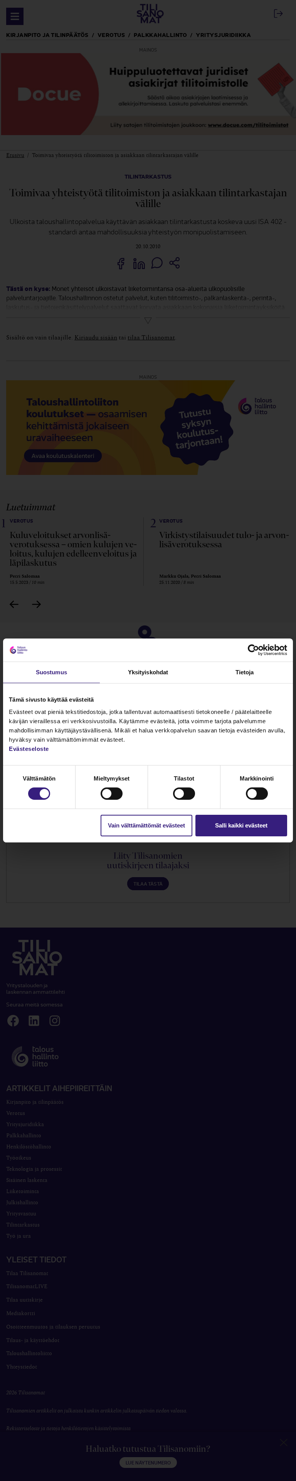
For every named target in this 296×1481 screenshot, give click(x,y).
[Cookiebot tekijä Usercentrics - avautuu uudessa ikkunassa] (253, 650)
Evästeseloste (29, 748)
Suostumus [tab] (51, 672)
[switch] (112, 793)
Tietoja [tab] (244, 672)
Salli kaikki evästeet (241, 825)
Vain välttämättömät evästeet (146, 825)
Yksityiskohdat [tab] (148, 672)
